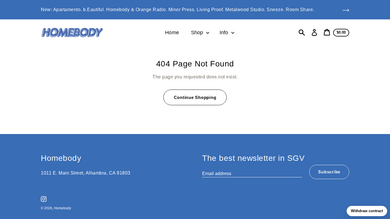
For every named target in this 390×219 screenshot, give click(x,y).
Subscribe (329, 171)
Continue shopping (195, 97)
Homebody (62, 208)
